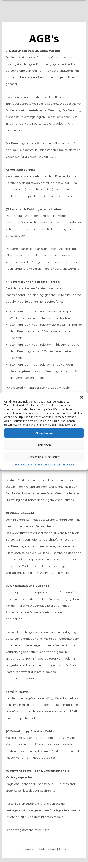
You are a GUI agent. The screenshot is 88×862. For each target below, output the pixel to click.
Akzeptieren (44, 433)
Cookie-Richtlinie (22, 464)
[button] (81, 397)
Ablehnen (44, 445)
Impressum (69, 464)
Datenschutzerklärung (47, 464)
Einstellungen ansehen (44, 456)
